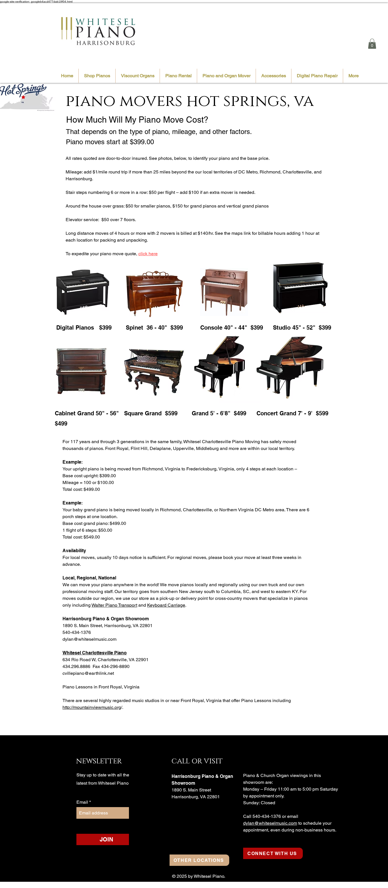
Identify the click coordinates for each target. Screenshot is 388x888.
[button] (372, 44)
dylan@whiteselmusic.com (89, 639)
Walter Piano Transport (114, 605)
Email (82, 802)
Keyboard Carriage (166, 605)
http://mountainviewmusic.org (91, 707)
